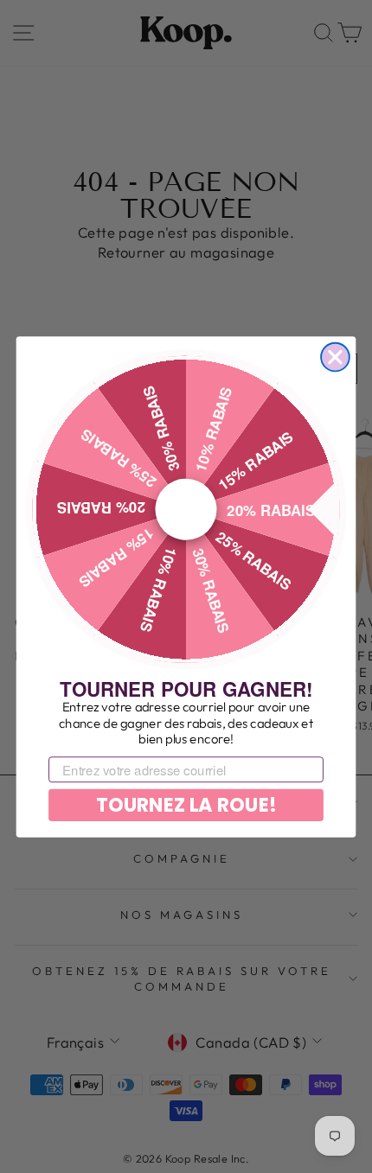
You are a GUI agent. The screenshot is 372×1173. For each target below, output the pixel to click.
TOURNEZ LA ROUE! (186, 804)
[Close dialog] (335, 356)
